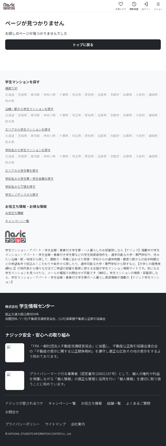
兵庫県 (127, 94)
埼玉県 (76, 94)
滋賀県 (102, 94)
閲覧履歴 (134, 9)
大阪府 (140, 94)
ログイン (146, 9)
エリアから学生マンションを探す (28, 129)
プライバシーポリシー (22, 424)
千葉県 (63, 94)
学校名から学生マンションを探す (28, 150)
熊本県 (9, 101)
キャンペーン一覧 (17, 221)
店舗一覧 (114, 403)
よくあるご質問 (138, 403)
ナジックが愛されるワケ (24, 403)
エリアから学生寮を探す (21, 170)
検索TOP (11, 88)
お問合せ (12, 411)
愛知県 (89, 94)
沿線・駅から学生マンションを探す (29, 109)
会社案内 (78, 424)
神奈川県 (49, 94)
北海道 (9, 94)
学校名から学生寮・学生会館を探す (29, 178)
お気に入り (120, 9)
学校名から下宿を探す (20, 186)
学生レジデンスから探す (21, 194)
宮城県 (22, 94)
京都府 (114, 94)
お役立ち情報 (14, 213)
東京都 (35, 94)
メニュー (158, 9)
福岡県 (153, 94)
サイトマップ (55, 424)
